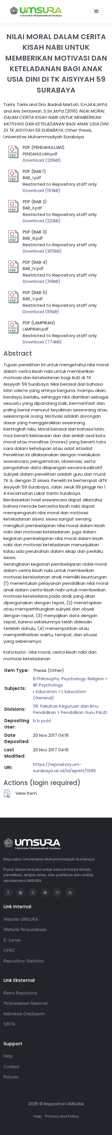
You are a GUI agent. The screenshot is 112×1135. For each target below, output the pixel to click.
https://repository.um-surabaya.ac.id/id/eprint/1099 (64, 767)
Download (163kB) (41, 190)
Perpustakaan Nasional (25, 1003)
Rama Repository (20, 993)
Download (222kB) (42, 221)
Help (8, 1056)
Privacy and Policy (62, 1116)
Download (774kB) (42, 342)
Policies (10, 1077)
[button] (6, 793)
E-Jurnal (11, 940)
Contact (11, 1066)
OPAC (9, 950)
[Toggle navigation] (96, 11)
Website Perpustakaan (25, 929)
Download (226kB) (42, 160)
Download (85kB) (41, 312)
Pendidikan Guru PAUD (84, 712)
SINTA (9, 1024)
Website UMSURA (20, 919)
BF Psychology (48, 685)
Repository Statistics (23, 961)
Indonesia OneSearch (24, 1013)
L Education (45, 691)
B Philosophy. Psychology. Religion (68, 679)
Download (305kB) (42, 251)
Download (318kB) (41, 281)
